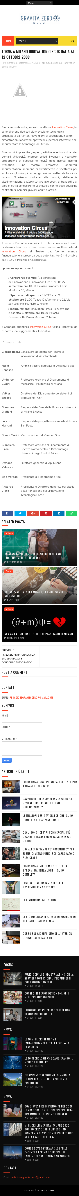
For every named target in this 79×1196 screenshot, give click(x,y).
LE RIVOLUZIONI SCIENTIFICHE (41, 900)
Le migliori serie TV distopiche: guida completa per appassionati (48, 817)
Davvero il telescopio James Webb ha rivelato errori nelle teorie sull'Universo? (47, 803)
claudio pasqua (54, 63)
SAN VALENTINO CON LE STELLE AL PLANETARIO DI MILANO (38, 634)
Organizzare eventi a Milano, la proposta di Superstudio (33, 594)
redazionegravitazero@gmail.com (31, 697)
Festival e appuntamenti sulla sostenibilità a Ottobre (43, 885)
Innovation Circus (14, 251)
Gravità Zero (48, 1190)
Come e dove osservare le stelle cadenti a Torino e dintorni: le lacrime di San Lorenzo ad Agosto (47, 1152)
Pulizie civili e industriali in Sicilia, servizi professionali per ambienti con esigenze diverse (49, 978)
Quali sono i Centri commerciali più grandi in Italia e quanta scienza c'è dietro (47, 836)
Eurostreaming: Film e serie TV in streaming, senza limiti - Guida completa (45, 870)
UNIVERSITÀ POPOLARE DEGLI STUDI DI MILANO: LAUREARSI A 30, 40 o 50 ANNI (33, 556)
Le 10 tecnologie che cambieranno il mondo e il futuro (49, 1060)
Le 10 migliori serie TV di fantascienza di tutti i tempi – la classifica (47, 1043)
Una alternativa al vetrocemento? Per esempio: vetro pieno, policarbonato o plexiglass (48, 853)
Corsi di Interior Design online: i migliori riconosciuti (47, 995)
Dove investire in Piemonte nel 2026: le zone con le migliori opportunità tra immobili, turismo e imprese (49, 1110)
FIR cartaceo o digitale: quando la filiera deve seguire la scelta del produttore (47, 1079)
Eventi (9, 571)
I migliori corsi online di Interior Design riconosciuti (47, 1012)
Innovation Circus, (63, 127)
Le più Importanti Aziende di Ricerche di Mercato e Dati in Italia (49, 919)
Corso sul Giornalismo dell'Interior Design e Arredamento (47, 935)
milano (13, 67)
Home (8, 41)
